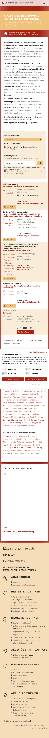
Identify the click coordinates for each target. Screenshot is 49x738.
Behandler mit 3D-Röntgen (23, 611)
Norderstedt (14, 445)
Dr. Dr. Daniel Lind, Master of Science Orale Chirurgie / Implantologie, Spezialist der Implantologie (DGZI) (20, 246)
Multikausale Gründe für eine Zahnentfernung (24, 708)
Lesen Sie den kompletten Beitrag (20, 531)
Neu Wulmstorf (25, 445)
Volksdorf (16, 423)
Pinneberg (7, 447)
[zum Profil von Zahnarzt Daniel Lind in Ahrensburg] (8, 264)
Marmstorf (16, 397)
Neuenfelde (19, 402)
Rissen (26, 411)
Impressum (31, 725)
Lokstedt (33, 394)
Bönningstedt (37, 439)
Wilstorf (6, 425)
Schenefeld (7, 439)
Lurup (40, 394)
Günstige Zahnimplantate (23, 599)
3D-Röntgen (18, 686)
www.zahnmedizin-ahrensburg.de (25, 268)
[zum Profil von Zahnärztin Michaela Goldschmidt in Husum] (8, 293)
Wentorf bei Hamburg (33, 447)
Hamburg (26, 34)
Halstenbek (26, 439)
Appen (27, 453)
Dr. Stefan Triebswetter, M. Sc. (15, 212)
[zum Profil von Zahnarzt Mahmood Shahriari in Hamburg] (8, 191)
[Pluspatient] (9, 555)
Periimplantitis (19, 678)
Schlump (36, 414)
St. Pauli (31, 417)
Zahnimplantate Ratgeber (23, 655)
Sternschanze (17, 420)
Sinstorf (15, 417)
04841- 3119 (23, 300)
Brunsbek (14, 453)
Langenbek (40, 391)
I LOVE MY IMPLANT (20, 704)
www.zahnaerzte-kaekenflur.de (30, 203)
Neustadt (14, 405)
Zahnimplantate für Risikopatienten (27, 637)
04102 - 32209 (23, 265)
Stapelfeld (37, 442)
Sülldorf (27, 420)
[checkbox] (4, 369)
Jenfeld (6, 391)
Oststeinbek (33, 436)
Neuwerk (22, 405)
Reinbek (36, 445)
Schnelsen (7, 417)
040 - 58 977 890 (24, 234)
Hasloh (5, 445)
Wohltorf (20, 450)
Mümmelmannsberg (19, 400)
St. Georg (22, 417)
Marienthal (7, 397)
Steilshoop (39, 417)
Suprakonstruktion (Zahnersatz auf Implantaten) (26, 633)
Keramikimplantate (20, 675)
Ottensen (32, 408)
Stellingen (7, 420)
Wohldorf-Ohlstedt (27, 425)
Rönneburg (34, 411)
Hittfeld (15, 447)
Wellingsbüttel (36, 423)
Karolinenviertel (16, 391)
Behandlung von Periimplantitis (25, 608)
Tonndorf (41, 420)
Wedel (5, 450)
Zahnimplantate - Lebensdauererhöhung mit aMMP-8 (29, 627)
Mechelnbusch (27, 397)
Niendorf (30, 405)
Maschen (6, 453)
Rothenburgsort (9, 414)
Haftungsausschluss (39, 728)
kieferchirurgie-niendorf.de (28, 236)
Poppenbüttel (8, 411)
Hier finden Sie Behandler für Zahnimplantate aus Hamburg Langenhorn (26, 172)
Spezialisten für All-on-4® (22, 597)
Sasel (29, 414)
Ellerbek (6, 442)
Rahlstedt (18, 411)
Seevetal (12, 450)
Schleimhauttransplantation (24, 605)
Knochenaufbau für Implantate (25, 684)
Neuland (6, 405)
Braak (21, 447)
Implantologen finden (22, 582)
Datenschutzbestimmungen (37, 352)
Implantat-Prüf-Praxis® (22, 623)
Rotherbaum (21, 414)
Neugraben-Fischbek (33, 402)
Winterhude (14, 425)
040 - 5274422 (23, 201)
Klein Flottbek (29, 391)
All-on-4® (16, 669)
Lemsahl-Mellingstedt (11, 394)
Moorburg (7, 400)
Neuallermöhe (8, 402)
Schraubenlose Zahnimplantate (25, 698)
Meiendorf (38, 397)
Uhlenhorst (7, 423)
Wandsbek (25, 423)
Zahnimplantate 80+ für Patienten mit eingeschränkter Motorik (28, 641)
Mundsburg (33, 400)
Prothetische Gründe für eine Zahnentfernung (24, 714)
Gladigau (6, 436)
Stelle (21, 453)
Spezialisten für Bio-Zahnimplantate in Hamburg (22, 148)
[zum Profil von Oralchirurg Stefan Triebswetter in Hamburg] (8, 222)
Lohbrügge (25, 394)
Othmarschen (22, 408)
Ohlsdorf (6, 408)
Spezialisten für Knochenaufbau (25, 602)
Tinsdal (34, 420)
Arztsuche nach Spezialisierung (19, 33)
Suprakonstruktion (20, 701)
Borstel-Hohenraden (33, 450)
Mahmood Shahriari (11, 184)
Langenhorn (23, 436)
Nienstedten (40, 405)
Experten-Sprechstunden (23, 658)
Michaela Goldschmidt (12, 284)
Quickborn (35, 453)
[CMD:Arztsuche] (14, 561)
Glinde (13, 442)
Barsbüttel (17, 439)
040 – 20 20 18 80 (25, 328)
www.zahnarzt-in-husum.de (28, 302)
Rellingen (20, 442)
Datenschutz (41, 725)
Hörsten (29, 442)
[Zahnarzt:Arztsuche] (20, 550)
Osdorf (13, 408)
